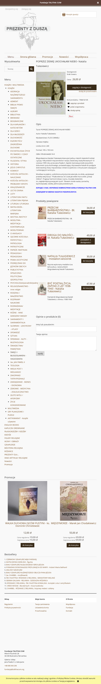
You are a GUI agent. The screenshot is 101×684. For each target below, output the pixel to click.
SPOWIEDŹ (15, 332)
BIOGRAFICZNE (16, 121)
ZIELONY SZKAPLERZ (14, 570)
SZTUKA (13, 335)
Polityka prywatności (12, 607)
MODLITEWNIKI (17, 230)
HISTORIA (14, 164)
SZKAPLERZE (9, 444)
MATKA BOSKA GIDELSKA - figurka (19, 562)
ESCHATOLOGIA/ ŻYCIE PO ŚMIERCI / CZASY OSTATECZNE (20, 154)
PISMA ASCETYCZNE (19, 260)
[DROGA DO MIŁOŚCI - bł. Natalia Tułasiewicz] (42, 240)
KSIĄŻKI (11, 88)
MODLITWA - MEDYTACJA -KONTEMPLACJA (17, 223)
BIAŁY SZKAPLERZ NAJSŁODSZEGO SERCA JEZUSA (25, 564)
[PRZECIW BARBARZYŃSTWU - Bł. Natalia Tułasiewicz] (42, 212)
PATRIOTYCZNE (17, 246)
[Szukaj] (31, 69)
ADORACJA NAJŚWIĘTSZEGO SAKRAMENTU (17, 94)
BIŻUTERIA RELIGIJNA (13, 448)
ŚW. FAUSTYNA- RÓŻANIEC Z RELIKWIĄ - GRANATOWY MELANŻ (30, 578)
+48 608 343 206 (10, 665)
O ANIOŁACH (16, 233)
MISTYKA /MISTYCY (18, 217)
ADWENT (14, 101)
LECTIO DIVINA (16, 190)
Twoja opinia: (42, 334)
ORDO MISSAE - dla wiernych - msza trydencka (25, 586)
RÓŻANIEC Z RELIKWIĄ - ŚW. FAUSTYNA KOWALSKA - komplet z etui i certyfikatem (38, 583)
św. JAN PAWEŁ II (17, 362)
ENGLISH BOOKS (11, 425)
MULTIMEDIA (13, 408)
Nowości (8, 461)
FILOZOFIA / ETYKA (18, 161)
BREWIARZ (14, 118)
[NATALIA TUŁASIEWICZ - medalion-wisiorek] (42, 261)
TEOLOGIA (14, 365)
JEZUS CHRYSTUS (17, 167)
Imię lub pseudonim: (45, 324)
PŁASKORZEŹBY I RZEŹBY (15, 431)
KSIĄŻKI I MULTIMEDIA (14, 85)
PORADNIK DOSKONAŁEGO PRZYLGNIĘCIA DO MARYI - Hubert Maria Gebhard (36, 567)
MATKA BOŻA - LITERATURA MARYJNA (16, 210)
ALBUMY (14, 111)
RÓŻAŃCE (8, 451)
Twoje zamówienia (42, 604)
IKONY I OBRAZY (11, 441)
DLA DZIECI (15, 131)
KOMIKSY (14, 170)
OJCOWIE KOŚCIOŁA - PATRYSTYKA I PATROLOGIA (19, 240)
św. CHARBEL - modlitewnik (16, 575)
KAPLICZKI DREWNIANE (14, 428)
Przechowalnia (40, 611)
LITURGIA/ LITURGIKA (19, 203)
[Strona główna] (27, 31)
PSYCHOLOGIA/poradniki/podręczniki (26, 283)
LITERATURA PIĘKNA (19, 200)
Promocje (8, 464)
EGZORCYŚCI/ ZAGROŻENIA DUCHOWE (16, 144)
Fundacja (69, 607)
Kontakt (69, 611)
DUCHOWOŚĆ (16, 137)
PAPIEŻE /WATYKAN (18, 250)
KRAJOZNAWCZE (17, 187)
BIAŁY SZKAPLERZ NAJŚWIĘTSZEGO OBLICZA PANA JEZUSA (28, 572)
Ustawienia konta (42, 607)
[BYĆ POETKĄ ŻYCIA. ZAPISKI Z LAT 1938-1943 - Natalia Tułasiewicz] (42, 289)
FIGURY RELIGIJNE (12, 438)
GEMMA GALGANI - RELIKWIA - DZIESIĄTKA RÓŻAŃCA (27, 580)
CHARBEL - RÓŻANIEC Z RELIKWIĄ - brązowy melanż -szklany (30, 588)
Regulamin (8, 604)
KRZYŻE (7, 435)
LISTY (12, 194)
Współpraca (70, 604)
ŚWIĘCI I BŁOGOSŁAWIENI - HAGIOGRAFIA (18, 355)
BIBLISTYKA (15, 114)
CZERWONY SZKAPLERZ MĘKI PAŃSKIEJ (21, 559)
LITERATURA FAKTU (18, 197)
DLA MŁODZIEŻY (17, 134)
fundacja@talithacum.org (14, 669)
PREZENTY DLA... (11, 454)
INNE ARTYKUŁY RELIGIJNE (15, 458)
